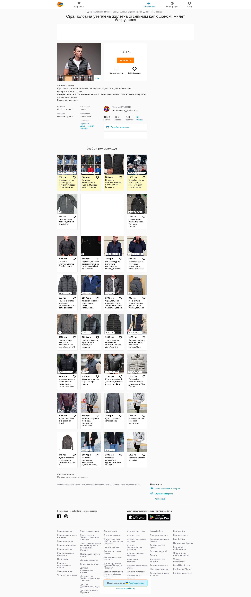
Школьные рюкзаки (159, 569)
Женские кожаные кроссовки (66, 554)
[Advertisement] (125, 32)
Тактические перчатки (132, 560)
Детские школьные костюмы (112, 558)
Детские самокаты (89, 560)
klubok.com (60, 4)
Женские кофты (64, 571)
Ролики (153, 555)
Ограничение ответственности (181, 554)
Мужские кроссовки (136, 531)
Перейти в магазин (120, 127)
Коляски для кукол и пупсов (159, 540)
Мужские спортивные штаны (137, 566)
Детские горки (110, 531)
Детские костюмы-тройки (112, 552)
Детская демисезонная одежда (87, 570)
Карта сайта (179, 531)
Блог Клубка (179, 539)
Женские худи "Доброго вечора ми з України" (89, 537)
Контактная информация (179, 548)
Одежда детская (111, 547)
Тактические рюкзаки (67, 575)
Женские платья (65, 541)
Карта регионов (180, 535)
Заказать (125, 60)
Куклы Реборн (156, 531)
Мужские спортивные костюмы (137, 540)
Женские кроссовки (89, 531)
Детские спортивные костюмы (160, 574)
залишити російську (125, 588)
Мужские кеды (133, 535)
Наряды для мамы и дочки (90, 555)
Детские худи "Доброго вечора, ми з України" (90, 578)
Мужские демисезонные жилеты (72, 477)
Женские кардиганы (66, 545)
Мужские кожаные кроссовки (135, 554)
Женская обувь (64, 549)
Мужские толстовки (136, 572)
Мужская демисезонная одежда (87, 125)
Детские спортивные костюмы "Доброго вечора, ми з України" (113, 575)
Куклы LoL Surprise (89, 564)
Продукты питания (159, 535)
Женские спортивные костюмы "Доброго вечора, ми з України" (90, 546)
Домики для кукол (112, 535)
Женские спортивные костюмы (67, 536)
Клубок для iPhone (182, 569)
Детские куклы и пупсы (157, 546)
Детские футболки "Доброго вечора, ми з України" (113, 565)
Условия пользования (179, 560)
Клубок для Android (182, 573)
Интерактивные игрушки (157, 560)
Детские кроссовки (159, 565)
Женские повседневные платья (64, 565)
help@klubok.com (181, 565)
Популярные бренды (183, 543)
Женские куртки (64, 531)
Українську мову (136, 583)
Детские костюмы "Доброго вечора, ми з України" (113, 541)
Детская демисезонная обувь (90, 585)
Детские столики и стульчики (89, 591)
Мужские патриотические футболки (134, 547)
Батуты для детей (158, 551)
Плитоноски (62, 559)
